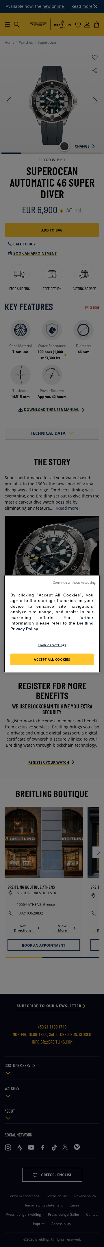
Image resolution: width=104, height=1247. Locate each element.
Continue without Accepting (74, 582)
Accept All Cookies (52, 659)
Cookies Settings (52, 644)
